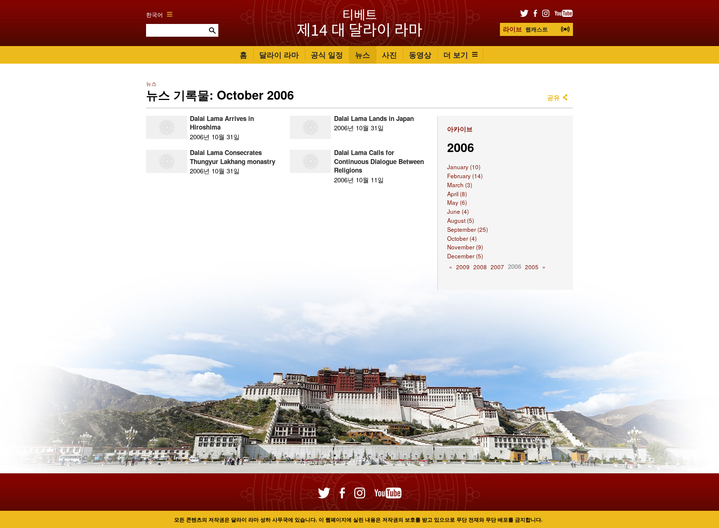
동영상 (420, 54)
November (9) (465, 247)
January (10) (463, 167)
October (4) (462, 238)
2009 (463, 267)
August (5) (460, 220)
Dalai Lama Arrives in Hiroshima (222, 123)
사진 (389, 54)
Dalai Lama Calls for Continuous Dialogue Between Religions (379, 161)
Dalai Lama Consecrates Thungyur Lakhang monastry (232, 157)
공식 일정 (327, 54)
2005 (532, 267)
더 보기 (455, 54)
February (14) (465, 176)
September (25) (467, 229)
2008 (480, 267)
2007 (497, 267)
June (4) (458, 211)
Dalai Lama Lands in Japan (374, 118)
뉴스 (362, 54)
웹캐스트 (525, 28)
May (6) (457, 202)
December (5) (465, 256)
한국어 (154, 14)
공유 (553, 97)
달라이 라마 (279, 54)
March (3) (459, 184)
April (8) (457, 193)
